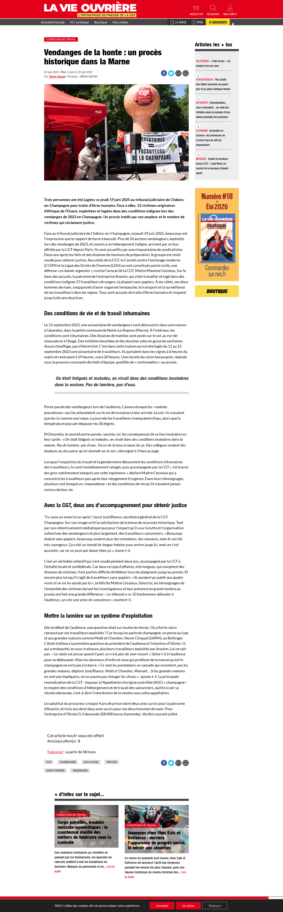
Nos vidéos (120, 22)
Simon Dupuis (57, 76)
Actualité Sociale (53, 22)
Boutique (100, 22)
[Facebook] (233, 25)
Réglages (215, 906)
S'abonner (218, 23)
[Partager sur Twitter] (171, 73)
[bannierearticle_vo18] (217, 234)
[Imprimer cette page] (186, 73)
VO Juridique (79, 22)
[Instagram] (240, 25)
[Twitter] (237, 22)
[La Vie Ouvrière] (91, 9)
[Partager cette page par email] (178, 73)
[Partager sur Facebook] (164, 73)
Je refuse (188, 906)
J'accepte (162, 906)
